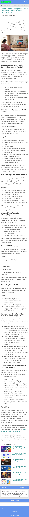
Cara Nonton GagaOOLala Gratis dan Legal (19, 473)
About (3, 509)
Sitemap (14, 511)
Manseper (16, 515)
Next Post (5, 487)
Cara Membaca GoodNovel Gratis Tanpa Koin (19, 460)
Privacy (16, 509)
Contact (10, 509)
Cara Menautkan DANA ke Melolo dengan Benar (19, 453)
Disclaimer (23, 509)
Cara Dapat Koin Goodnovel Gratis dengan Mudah (19, 480)
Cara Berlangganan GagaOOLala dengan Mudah (20, 447)
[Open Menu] (24, 2)
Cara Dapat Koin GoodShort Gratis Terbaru (19, 467)
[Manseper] (6, 2)
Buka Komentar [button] (14, 500)
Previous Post (23, 487)
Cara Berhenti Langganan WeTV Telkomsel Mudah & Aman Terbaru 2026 (14, 11)
